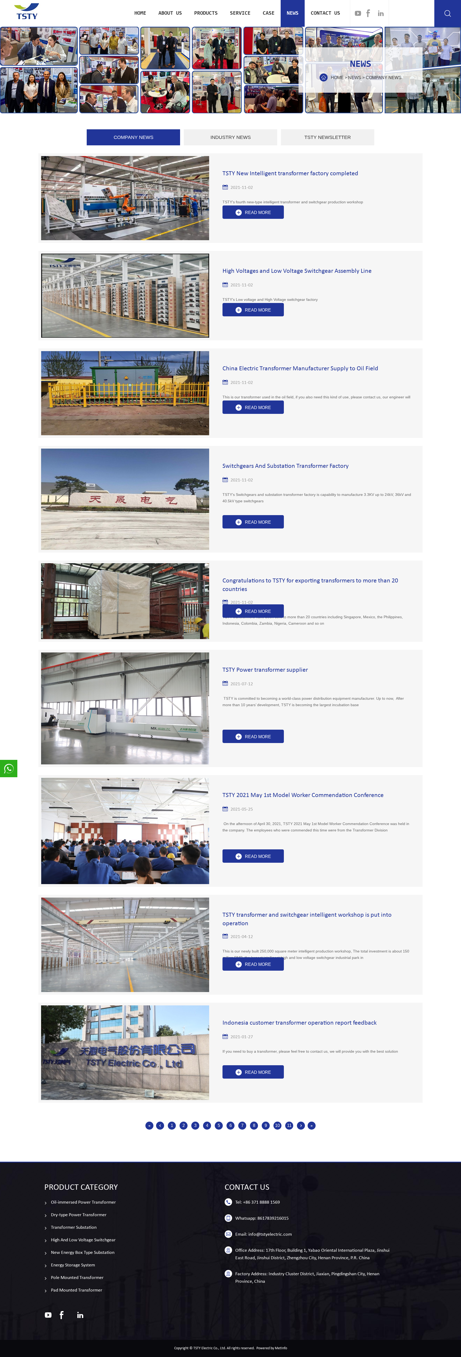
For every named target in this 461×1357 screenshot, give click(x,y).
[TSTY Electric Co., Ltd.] (27, 11)
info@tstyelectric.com (270, 1234)
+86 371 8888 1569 (261, 1202)
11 (289, 1125)
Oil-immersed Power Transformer (83, 1202)
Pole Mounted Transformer (77, 1277)
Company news (384, 77)
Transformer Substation (74, 1227)
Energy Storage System (73, 1265)
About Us (170, 13)
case (269, 13)
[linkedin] (381, 13)
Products (206, 13)
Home (140, 13)
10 (277, 1125)
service (240, 13)
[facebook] (368, 13)
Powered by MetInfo (271, 1348)
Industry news (230, 137)
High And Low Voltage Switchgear (83, 1240)
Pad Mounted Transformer (76, 1290)
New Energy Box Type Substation (82, 1252)
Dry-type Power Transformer (78, 1215)
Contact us (325, 13)
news (293, 13)
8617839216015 (273, 1218)
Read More (258, 212)
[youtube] (358, 13)
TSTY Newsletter (327, 137)
